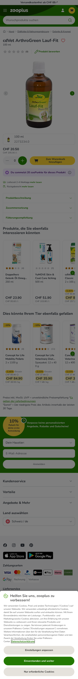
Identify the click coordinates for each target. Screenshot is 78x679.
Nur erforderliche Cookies (39, 671)
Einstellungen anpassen (39, 650)
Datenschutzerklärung (22, 641)
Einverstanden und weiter (39, 661)
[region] (39, 635)
